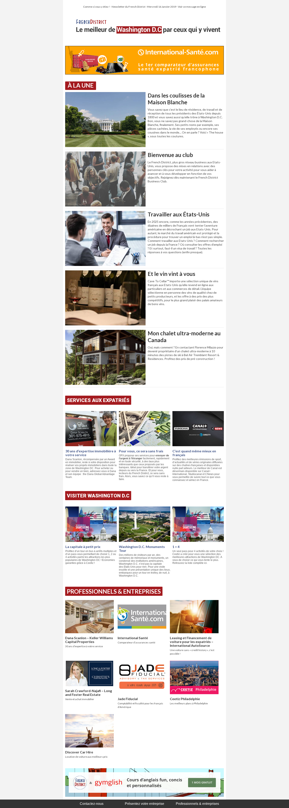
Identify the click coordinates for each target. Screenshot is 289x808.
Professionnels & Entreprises (114, 591)
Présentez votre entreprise (144, 803)
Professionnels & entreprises (197, 803)
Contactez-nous (91, 803)
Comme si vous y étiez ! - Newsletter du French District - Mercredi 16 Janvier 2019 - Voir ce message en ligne (144, 6)
